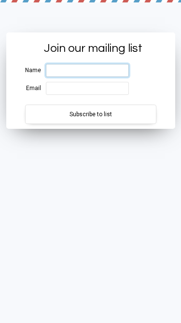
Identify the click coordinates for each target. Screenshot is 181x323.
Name (33, 70)
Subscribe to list (91, 114)
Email (33, 88)
